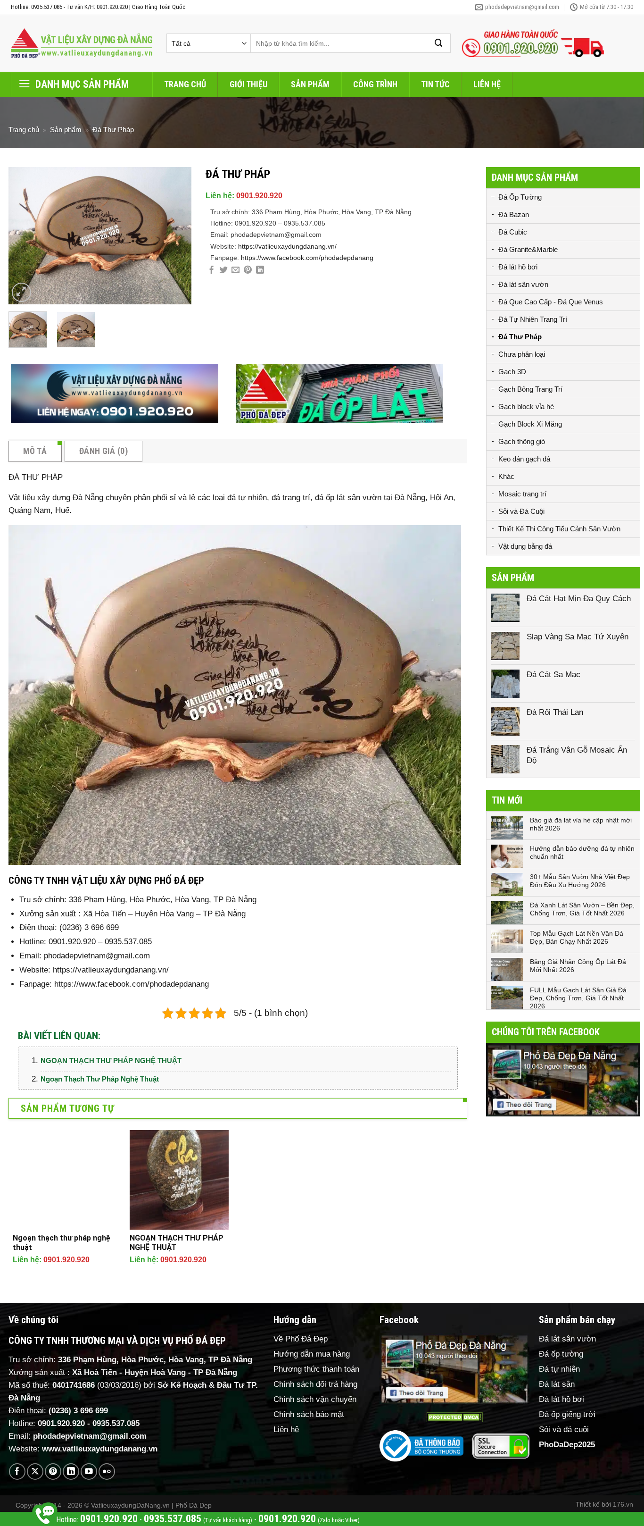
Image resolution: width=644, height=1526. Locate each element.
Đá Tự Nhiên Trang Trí (532, 319)
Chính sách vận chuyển (314, 1399)
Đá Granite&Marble (528, 249)
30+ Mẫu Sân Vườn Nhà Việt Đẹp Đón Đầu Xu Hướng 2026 (580, 881)
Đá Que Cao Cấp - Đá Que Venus (550, 302)
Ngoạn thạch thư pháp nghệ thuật (100, 1079)
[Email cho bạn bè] (235, 270)
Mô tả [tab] (35, 451)
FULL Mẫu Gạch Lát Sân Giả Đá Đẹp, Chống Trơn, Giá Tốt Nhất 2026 (578, 998)
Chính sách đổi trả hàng (315, 1384)
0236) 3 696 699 (79, 1410)
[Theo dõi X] (35, 1471)
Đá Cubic (512, 232)
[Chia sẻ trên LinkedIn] (260, 270)
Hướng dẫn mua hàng (311, 1354)
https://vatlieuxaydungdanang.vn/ (287, 246)
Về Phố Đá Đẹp (300, 1338)
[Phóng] (21, 292)
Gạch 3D (512, 372)
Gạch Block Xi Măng (530, 424)
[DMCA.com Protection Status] (454, 1417)
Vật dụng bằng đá (525, 546)
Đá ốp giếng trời (567, 1414)
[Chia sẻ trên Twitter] (224, 270)
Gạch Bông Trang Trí (530, 389)
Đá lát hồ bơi (517, 267)
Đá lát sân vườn (523, 284)
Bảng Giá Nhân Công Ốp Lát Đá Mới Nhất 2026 (578, 965)
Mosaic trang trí (522, 494)
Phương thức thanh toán (316, 1369)
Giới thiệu (248, 84)
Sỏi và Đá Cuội (521, 511)
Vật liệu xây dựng (39, 497)
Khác (506, 476)
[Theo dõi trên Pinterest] (53, 1471)
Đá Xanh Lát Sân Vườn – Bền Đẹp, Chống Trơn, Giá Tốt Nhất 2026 (582, 909)
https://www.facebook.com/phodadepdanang (307, 257)
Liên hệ (487, 84)
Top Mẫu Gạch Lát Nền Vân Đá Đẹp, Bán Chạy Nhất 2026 (576, 937)
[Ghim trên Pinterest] (248, 270)
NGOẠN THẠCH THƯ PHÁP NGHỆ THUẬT (111, 1060)
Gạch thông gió (521, 441)
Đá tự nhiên (559, 1369)
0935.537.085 (116, 1423)
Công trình (375, 84)
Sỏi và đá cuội (564, 1429)
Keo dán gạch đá (524, 459)
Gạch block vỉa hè (526, 406)
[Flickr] (107, 1471)
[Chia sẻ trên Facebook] (211, 270)
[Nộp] (438, 43)
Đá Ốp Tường (520, 197)
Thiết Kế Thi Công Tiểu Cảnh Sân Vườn (559, 529)
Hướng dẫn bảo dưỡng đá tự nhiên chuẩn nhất (582, 852)
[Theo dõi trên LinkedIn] (71, 1471)
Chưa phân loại (521, 354)
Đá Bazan (513, 214)
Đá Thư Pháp (113, 130)
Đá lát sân (557, 1384)
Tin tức (435, 84)
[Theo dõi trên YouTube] (89, 1471)
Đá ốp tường (561, 1354)
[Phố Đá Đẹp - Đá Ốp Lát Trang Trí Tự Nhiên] (81, 43)
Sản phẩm (310, 84)
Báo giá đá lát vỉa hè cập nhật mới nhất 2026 (581, 824)
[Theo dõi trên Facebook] (17, 1471)
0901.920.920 (259, 196)
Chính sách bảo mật (308, 1414)
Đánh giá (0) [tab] (103, 451)
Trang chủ (185, 84)
